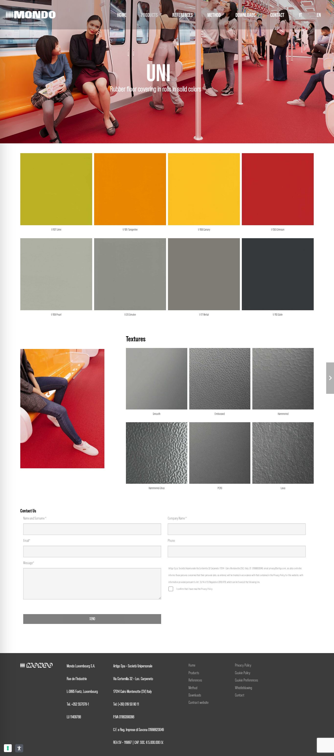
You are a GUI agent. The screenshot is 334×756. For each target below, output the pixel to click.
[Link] (31, 14)
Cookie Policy (242, 673)
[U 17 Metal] (204, 279)
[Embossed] (220, 384)
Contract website (199, 702)
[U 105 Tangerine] (130, 194)
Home (192, 665)
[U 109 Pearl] (56, 279)
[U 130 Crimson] (278, 194)
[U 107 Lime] (56, 194)
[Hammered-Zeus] (156, 458)
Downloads (195, 695)
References (195, 680)
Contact (239, 695)
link (258, 582)
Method (193, 688)
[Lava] (283, 458)
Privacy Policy (206, 589)
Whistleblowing (243, 688)
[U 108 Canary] (204, 194)
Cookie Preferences (246, 680)
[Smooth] (156, 384)
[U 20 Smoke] (130, 279)
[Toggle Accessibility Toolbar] (19, 748)
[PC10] (220, 458)
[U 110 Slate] (278, 279)
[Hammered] (283, 384)
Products (194, 673)
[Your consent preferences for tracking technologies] (8, 748)
